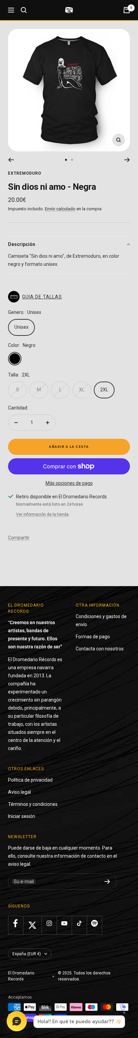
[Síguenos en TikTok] (79, 923)
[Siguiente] (127, 159)
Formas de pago (93, 636)
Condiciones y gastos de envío (101, 620)
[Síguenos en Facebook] (15, 923)
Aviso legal (19, 792)
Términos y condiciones (33, 804)
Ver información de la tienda (42, 514)
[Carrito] (126, 10)
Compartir (18, 537)
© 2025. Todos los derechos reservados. (84, 976)
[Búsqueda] (24, 10)
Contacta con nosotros (100, 648)
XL (81, 389)
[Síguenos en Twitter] (32, 925)
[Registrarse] (107, 881)
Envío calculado (60, 208)
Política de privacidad (30, 780)
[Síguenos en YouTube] (64, 923)
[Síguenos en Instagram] (49, 923)
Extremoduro (24, 173)
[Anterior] (11, 159)
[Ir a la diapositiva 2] (72, 160)
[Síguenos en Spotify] (94, 923)
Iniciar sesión (21, 816)
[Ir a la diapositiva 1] (66, 160)
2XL (104, 389)
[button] (69, 244)
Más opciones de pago (69, 483)
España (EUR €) (26, 954)
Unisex (21, 327)
